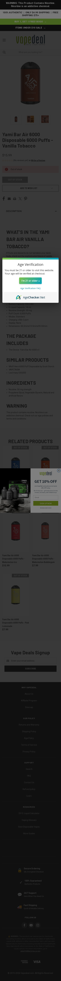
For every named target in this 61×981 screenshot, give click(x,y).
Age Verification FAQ (30, 288)
